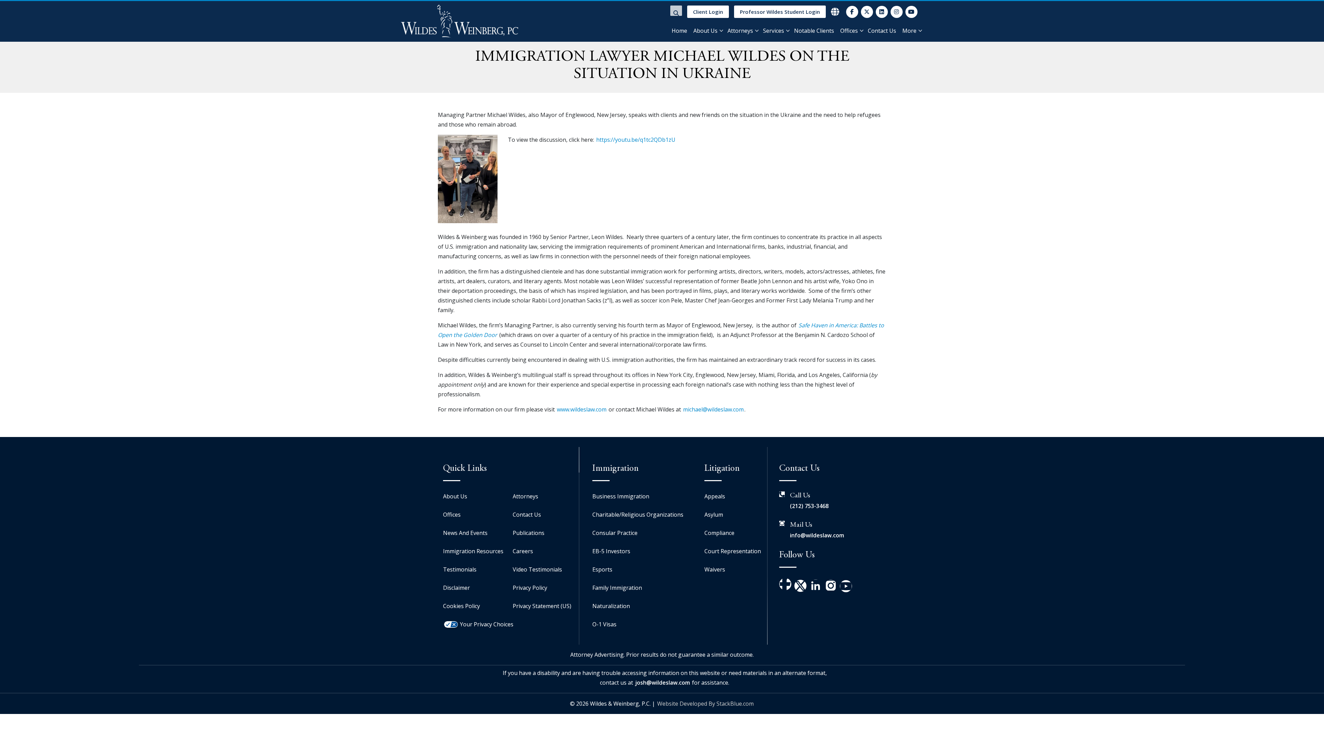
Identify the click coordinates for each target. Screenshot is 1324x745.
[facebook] (852, 12)
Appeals (714, 496)
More (909, 30)
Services (773, 30)
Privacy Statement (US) (542, 606)
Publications (528, 533)
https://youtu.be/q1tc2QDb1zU (635, 139)
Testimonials (460, 569)
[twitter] (867, 12)
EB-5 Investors (611, 551)
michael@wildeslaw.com (713, 409)
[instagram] (897, 12)
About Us (705, 30)
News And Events (465, 533)
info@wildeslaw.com (817, 535)
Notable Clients (814, 30)
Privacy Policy (530, 588)
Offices (849, 30)
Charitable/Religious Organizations (637, 514)
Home (679, 30)
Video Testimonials (537, 569)
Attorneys (740, 30)
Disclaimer (456, 588)
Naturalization (611, 606)
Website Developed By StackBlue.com (705, 703)
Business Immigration (620, 496)
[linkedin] (882, 12)
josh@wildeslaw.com (662, 682)
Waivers (714, 569)
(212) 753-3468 (809, 506)
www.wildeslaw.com (581, 409)
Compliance (719, 533)
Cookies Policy (461, 606)
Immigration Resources (473, 551)
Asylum (713, 514)
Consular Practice (615, 533)
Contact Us (882, 30)
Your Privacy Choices (486, 624)
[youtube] (911, 12)
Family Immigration (617, 588)
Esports (602, 569)
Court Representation (732, 551)
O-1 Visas (604, 624)
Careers (523, 551)
